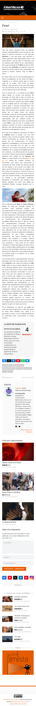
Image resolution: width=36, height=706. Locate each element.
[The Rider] (7, 639)
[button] (2, 18)
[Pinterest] (26, 578)
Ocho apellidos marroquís (22, 627)
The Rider (17, 637)
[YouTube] (10, 578)
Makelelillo (27, 601)
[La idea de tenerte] (18, 511)
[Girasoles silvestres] (7, 599)
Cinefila (13, 524)
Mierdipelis (15, 497)
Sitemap (6, 699)
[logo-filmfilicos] (14, 8)
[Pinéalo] (18, 360)
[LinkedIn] (21, 578)
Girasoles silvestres (20, 597)
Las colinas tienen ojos (21, 606)
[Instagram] (32, 578)
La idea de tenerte (9, 522)
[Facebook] (4, 578)
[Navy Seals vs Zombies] (18, 481)
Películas (6, 29)
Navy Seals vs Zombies (11, 492)
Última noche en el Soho (11, 463)
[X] (15, 578)
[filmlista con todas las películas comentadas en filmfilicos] (18, 674)
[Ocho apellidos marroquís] (7, 629)
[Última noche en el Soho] (18, 452)
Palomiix (15, 29)
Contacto (12, 699)
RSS (17, 699)
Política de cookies (19, 701)
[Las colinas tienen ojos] (7, 608)
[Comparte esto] (4, 360)
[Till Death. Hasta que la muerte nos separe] (7, 619)
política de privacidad (20, 704)
